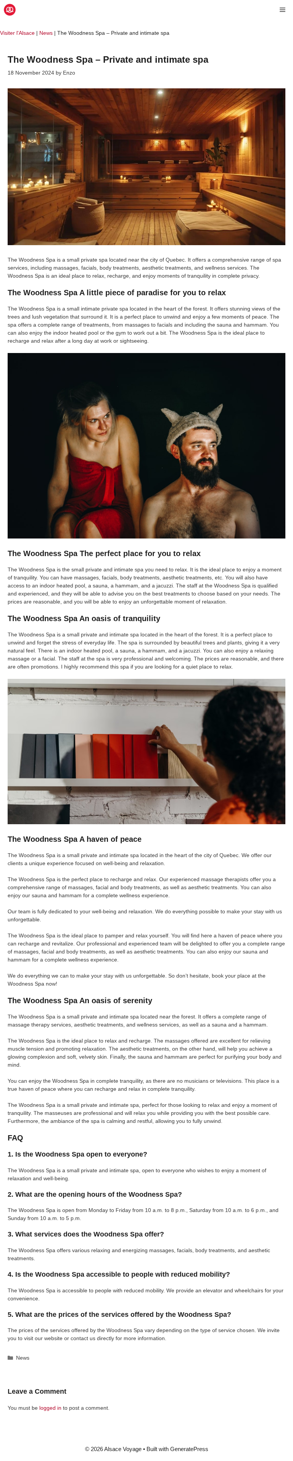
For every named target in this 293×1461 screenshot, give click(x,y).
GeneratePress (189, 1449)
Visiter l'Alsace (17, 33)
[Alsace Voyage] (10, 10)
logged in (50, 1408)
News (46, 33)
